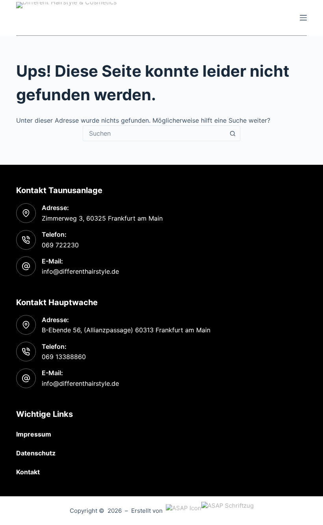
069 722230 (60, 245)
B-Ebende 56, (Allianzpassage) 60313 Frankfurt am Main (126, 330)
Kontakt (28, 472)
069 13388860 (64, 357)
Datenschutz (36, 453)
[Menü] (303, 17)
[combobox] (154, 133)
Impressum (33, 434)
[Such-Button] (232, 133)
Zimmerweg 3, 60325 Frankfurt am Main (102, 218)
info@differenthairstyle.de (80, 271)
